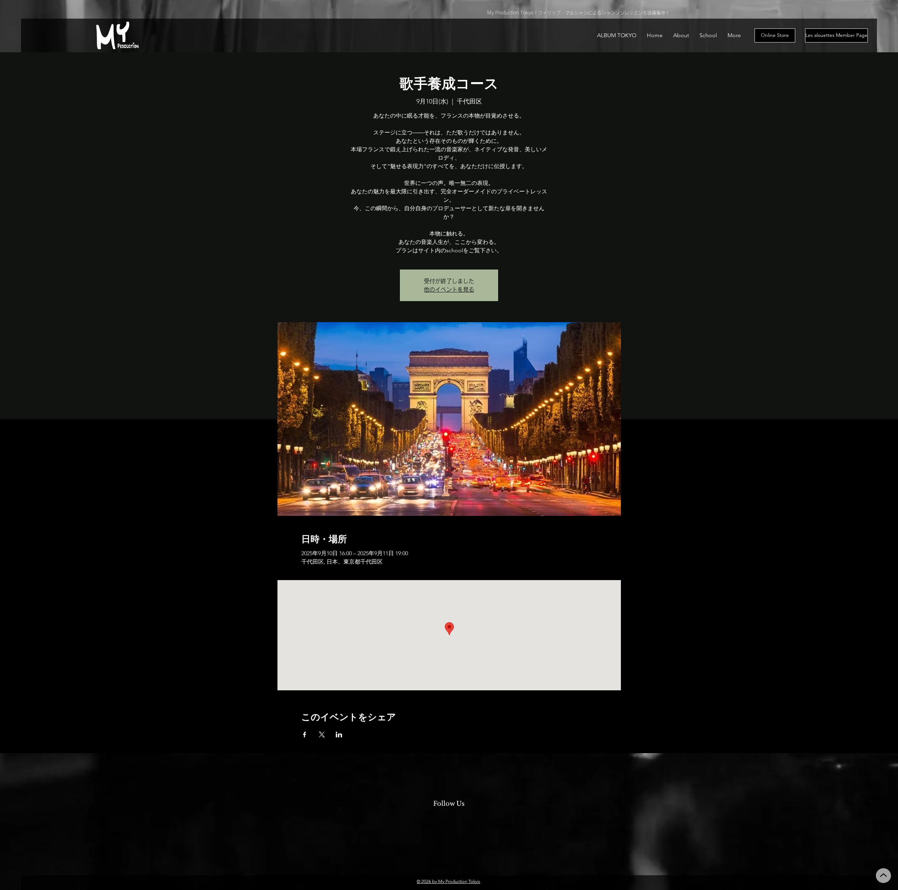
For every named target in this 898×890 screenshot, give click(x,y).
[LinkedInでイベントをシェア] (339, 734)
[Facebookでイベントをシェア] (304, 734)
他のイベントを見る (449, 289)
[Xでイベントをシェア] (322, 734)
